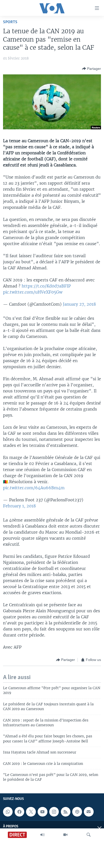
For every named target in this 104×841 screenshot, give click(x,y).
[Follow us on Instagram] (54, 812)
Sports (10, 22)
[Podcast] (77, 812)
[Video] (65, 834)
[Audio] (42, 834)
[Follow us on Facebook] (19, 812)
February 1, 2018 (19, 505)
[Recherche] (88, 834)
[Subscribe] (88, 812)
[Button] (91, 69)
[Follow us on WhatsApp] (8, 812)
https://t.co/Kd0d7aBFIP (46, 285)
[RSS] (65, 812)
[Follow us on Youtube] (42, 812)
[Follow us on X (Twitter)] (31, 812)
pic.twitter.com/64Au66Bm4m (34, 487)
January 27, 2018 (79, 304)
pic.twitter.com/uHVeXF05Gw (32, 292)
